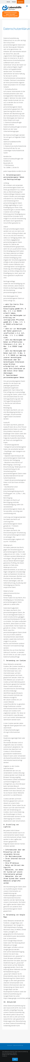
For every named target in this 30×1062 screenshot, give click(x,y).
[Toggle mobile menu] (27, 6)
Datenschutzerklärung (18, 1045)
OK (15, 1059)
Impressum (9, 1045)
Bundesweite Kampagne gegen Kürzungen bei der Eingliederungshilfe (11, 14)
